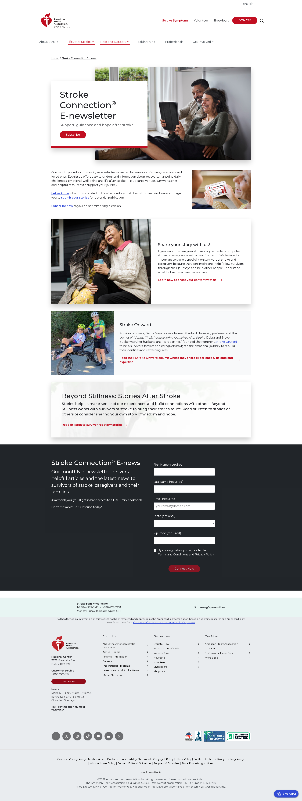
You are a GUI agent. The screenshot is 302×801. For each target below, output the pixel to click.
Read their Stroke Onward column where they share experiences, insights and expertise (176, 360)
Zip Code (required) (167, 533)
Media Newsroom (113, 675)
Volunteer (159, 662)
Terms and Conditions (173, 554)
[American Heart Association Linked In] (108, 736)
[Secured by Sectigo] (238, 736)
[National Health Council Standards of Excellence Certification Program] (189, 736)
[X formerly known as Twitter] (66, 736)
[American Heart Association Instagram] (77, 736)
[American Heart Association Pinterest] (119, 736)
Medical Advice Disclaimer (104, 759)
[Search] (262, 21)
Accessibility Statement (136, 759)
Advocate (159, 657)
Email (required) (165, 499)
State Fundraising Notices (197, 763)
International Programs (116, 665)
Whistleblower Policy (102, 763)
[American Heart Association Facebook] (55, 736)
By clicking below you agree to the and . (186, 552)
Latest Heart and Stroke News (121, 670)
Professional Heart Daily (219, 653)
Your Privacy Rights (151, 772)
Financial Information (115, 656)
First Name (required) (169, 464)
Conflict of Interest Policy (209, 759)
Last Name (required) (168, 481)
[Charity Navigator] (214, 736)
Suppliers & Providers (166, 763)
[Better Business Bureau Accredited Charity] (198, 736)
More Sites (211, 657)
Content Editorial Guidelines (134, 763)
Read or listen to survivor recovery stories (92, 424)
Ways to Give (161, 653)
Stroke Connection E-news (79, 58)
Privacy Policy (204, 554)
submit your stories (75, 197)
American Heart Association (221, 643)
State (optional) (164, 516)
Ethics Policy (183, 759)
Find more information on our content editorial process (164, 622)
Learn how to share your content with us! (187, 280)
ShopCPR (159, 671)
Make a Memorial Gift (166, 648)
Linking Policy (235, 759)
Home (55, 58)
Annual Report (111, 652)
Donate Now (161, 643)
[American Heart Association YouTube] (98, 736)
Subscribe (73, 134)
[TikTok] (87, 736)
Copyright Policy (163, 759)
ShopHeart (160, 666)
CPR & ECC (211, 648)
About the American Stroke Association (119, 645)
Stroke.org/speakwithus (209, 607)
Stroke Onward (226, 341)
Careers (107, 661)
